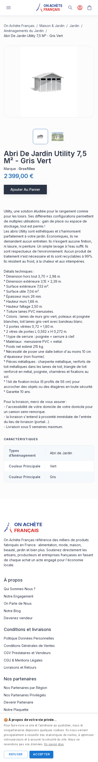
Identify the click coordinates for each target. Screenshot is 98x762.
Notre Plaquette (16, 710)
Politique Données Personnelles (29, 638)
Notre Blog (12, 611)
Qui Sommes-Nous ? (19, 589)
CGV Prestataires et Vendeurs (27, 653)
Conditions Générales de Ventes (29, 646)
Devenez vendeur (18, 618)
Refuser (16, 754)
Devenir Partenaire (18, 702)
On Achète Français (19, 26)
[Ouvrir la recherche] (70, 7)
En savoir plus (54, 744)
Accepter (41, 754)
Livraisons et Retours (20, 667)
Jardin (74, 26)
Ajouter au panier (25, 189)
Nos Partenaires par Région (25, 688)
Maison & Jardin (51, 26)
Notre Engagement (18, 596)
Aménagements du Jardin (24, 31)
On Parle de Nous (18, 603)
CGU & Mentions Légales (23, 660)
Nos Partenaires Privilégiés (25, 695)
